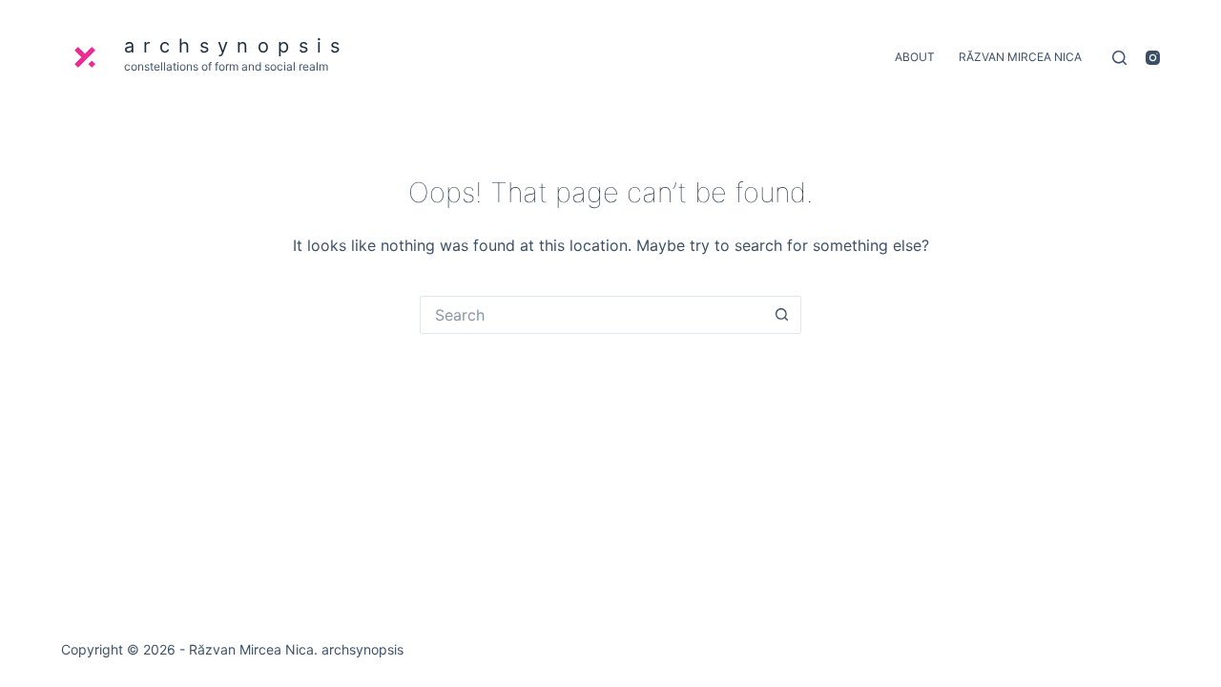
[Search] (1119, 58)
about (915, 57)
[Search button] (782, 315)
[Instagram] (1153, 58)
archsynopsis (236, 45)
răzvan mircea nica (1020, 57)
